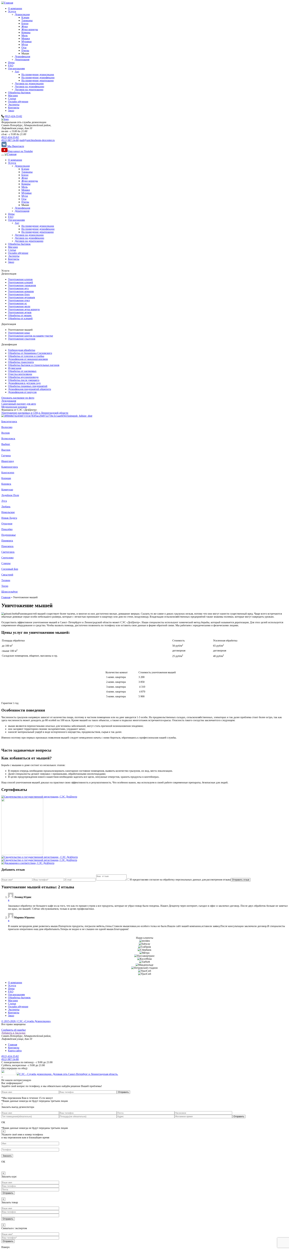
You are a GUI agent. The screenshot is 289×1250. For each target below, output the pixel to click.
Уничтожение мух (18, 288)
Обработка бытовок (19, 92)
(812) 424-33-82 (13, 116)
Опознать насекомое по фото (17, 397)
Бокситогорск (9, 421)
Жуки (24, 26)
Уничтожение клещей (20, 282)
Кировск (6, 483)
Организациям (16, 68)
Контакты (13, 107)
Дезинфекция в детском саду (24, 383)
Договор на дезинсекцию (29, 83)
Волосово (6, 427)
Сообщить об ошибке (13, 1029)
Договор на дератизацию (29, 89)
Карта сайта (15, 1050)
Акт (17, 71)
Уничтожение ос (17, 303)
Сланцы (6, 563)
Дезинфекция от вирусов (22, 392)
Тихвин (5, 580)
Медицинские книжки (14, 406)
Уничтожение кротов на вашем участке (30, 335)
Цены (11, 62)
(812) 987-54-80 (10, 140)
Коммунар (7, 489)
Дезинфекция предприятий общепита (29, 389)
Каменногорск (9, 466)
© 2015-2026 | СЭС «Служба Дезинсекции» (26, 1021)
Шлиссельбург (9, 591)
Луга (4, 500)
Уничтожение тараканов (22, 285)
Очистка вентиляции (20, 374)
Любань (5, 506)
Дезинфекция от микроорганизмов (28, 359)
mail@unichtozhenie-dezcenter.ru (37, 140)
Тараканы (27, 20)
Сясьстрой (7, 574)
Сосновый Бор (9, 569)
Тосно (4, 586)
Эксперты (13, 104)
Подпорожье (8, 534)
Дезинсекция (22, 14)
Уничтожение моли (19, 306)
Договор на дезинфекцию (29, 86)
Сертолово (7, 557)
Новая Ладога (9, 517)
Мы (15, 146)
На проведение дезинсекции (37, 74)
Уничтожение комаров (21, 291)
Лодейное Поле (10, 495)
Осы (23, 47)
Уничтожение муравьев (21, 297)
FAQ (10, 65)
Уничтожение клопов (20, 279)
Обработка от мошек (20, 315)
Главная (5, 597)
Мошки (25, 38)
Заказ (11, 110)
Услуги (12, 11)
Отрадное (6, 523)
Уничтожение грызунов (21, 338)
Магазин (13, 95)
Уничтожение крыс (19, 332)
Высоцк (5, 449)
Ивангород (7, 461)
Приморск (7, 540)
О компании (15, 8)
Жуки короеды (29, 29)
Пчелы (25, 50)
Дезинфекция (22, 56)
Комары (25, 32)
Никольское (8, 512)
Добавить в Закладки (13, 1032)
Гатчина (6, 455)
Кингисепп (7, 472)
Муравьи (26, 41)
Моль (24, 35)
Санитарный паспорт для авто (18, 403)
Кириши (6, 478)
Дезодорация (8, 400)
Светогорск (8, 552)
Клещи (25, 17)
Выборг (5, 444)
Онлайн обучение (18, 101)
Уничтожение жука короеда (24, 309)
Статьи (12, 98)
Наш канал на (20, 151)
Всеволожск (8, 438)
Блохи (24, 23)
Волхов (5, 432)
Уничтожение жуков (19, 312)
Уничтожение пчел (19, 300)
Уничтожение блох (19, 294)
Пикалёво (7, 529)
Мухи (24, 44)
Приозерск (7, 546)
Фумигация (14, 368)
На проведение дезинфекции (38, 77)
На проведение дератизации (37, 80)
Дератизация (22, 59)
